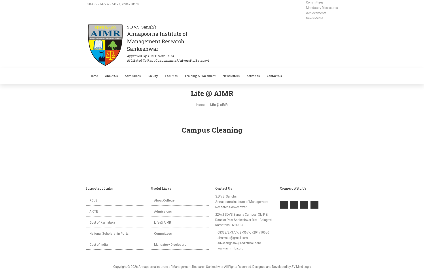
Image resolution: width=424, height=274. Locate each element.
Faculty (153, 76)
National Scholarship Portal (109, 233)
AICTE (93, 211)
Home (94, 76)
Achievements (316, 13)
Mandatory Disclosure (170, 244)
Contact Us (274, 76)
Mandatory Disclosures (322, 8)
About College (164, 200)
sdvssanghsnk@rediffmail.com (239, 243)
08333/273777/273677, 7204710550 (243, 232)
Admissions (133, 76)
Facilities (171, 76)
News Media (314, 18)
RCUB (93, 200)
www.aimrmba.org (230, 248)
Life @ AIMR (162, 222)
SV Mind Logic (301, 266)
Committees (315, 2)
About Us (111, 76)
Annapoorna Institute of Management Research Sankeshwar (180, 266)
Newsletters (231, 76)
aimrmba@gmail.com (233, 238)
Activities (253, 76)
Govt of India (98, 244)
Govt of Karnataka (102, 222)
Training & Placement (200, 76)
